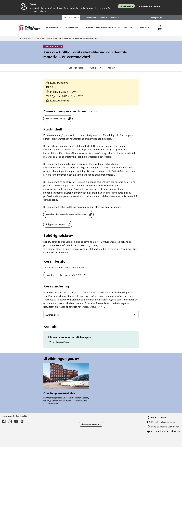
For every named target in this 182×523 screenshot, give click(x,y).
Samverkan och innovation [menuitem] (101, 27)
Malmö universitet (71, 17)
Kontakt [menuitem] (144, 27)
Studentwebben (89, 17)
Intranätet (115, 17)
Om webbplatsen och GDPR (165, 431)
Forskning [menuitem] (72, 27)
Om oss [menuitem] (128, 27)
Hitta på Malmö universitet (165, 426)
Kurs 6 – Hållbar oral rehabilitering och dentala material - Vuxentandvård (72, 38)
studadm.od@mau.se (62, 342)
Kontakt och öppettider (163, 422)
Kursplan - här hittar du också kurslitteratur (66, 214)
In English (155, 17)
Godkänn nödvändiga (149, 6)
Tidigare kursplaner (55, 224)
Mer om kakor (40, 11)
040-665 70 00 (158, 417)
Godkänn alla (126, 6)
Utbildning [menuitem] (52, 27)
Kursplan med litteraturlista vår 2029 (63, 275)
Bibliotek (103, 17)
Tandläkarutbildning (55, 118)
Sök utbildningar (38, 38)
